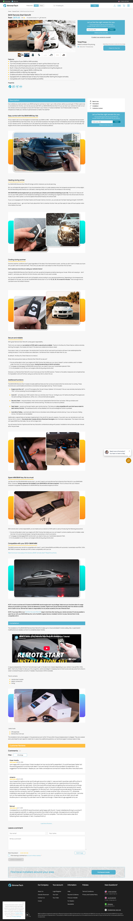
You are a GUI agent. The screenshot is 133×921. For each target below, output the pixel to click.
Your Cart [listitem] (55, 894)
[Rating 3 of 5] (13, 762)
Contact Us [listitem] (41, 898)
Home (9, 11)
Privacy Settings (16, 916)
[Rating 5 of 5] (16, 762)
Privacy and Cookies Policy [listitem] (90, 894)
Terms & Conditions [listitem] (88, 891)
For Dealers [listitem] (71, 901)
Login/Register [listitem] (57, 891)
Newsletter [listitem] (71, 904)
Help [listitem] (69, 891)
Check (112, 30)
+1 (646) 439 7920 (112, 891)
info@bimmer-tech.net (114, 910)
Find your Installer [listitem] (73, 898)
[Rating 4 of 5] (14, 762)
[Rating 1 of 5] (10, 762)
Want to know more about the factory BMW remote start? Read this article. (32, 553)
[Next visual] (73, 36)
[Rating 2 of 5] (11, 762)
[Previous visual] (10, 36)
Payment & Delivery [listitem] (73, 894)
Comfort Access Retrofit (33, 612)
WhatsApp (110, 904)
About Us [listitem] (40, 891)
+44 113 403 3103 (112, 898)
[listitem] (106, 101)
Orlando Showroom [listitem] (43, 894)
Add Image (79, 853)
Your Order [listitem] (56, 898)
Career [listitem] (40, 901)
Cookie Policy (19, 913)
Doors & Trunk (15, 11)
